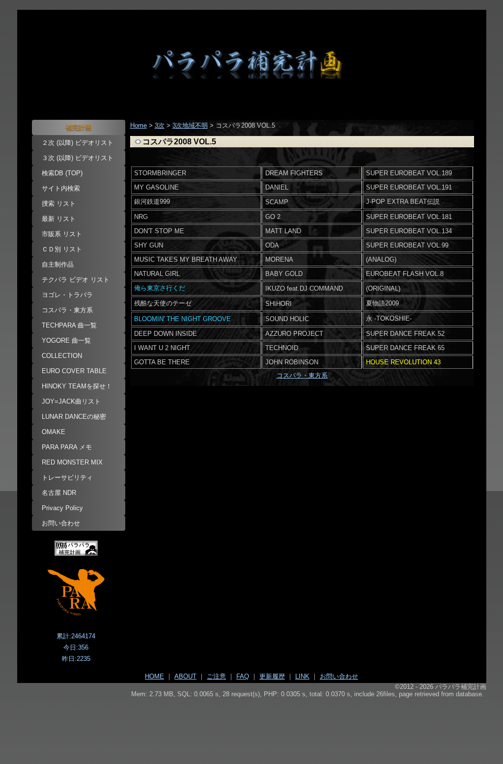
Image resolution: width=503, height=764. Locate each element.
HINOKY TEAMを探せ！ (77, 386)
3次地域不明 (190, 125)
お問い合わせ (61, 523)
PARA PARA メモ (67, 447)
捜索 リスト (59, 203)
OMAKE (53, 432)
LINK (302, 676)
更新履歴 (272, 676)
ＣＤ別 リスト (62, 249)
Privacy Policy (62, 508)
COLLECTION (62, 355)
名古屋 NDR (59, 492)
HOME (154, 676)
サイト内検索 (61, 188)
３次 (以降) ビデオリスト (77, 158)
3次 (160, 125)
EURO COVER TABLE (74, 371)
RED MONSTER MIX (72, 462)
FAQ (242, 676)
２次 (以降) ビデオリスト (77, 142)
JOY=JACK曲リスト (71, 401)
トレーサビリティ (67, 477)
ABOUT (185, 676)
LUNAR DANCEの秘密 (74, 416)
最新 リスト (59, 218)
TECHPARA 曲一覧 (69, 325)
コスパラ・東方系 (67, 310)
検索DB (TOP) (62, 173)
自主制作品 (58, 264)
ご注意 (216, 676)
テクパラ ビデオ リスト (76, 279)
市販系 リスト (62, 234)
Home (138, 125)
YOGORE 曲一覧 (66, 340)
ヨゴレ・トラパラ (67, 295)
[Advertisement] (251, 725)
